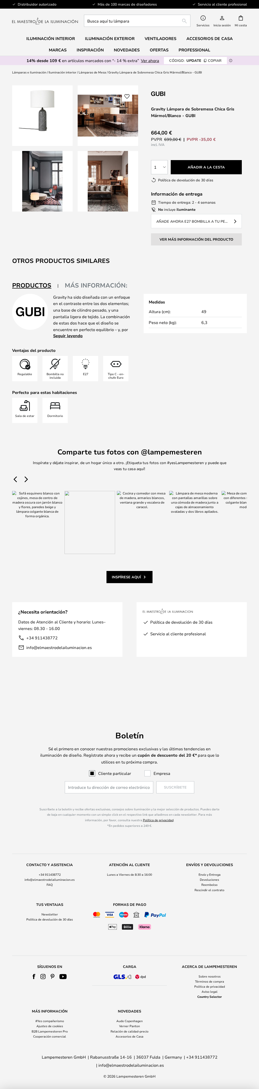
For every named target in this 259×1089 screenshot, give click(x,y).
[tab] (35, 285)
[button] (42, 181)
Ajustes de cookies (49, 1026)
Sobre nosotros (210, 976)
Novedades (127, 50)
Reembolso (209, 885)
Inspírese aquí (126, 577)
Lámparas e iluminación (29, 72)
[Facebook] (34, 976)
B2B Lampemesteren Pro (50, 1031)
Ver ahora (150, 60)
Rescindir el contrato (209, 890)
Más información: (96, 285)
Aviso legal (210, 991)
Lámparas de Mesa (92, 72)
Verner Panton (129, 1026)
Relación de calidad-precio (129, 1031)
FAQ (50, 885)
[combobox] (137, 21)
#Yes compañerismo (49, 1021)
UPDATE (195, 60)
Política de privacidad (158, 820)
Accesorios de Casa (129, 1036)
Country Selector (209, 997)
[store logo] (45, 20)
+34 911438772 (42, 637)
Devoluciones (209, 879)
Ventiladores (160, 38)
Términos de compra (209, 981)
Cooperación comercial (49, 1036)
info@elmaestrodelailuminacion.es (59, 647)
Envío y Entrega (210, 874)
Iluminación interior (62, 72)
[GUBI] (176, 93)
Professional (194, 50)
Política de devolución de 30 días (49, 919)
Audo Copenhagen (129, 1021)
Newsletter (49, 914)
